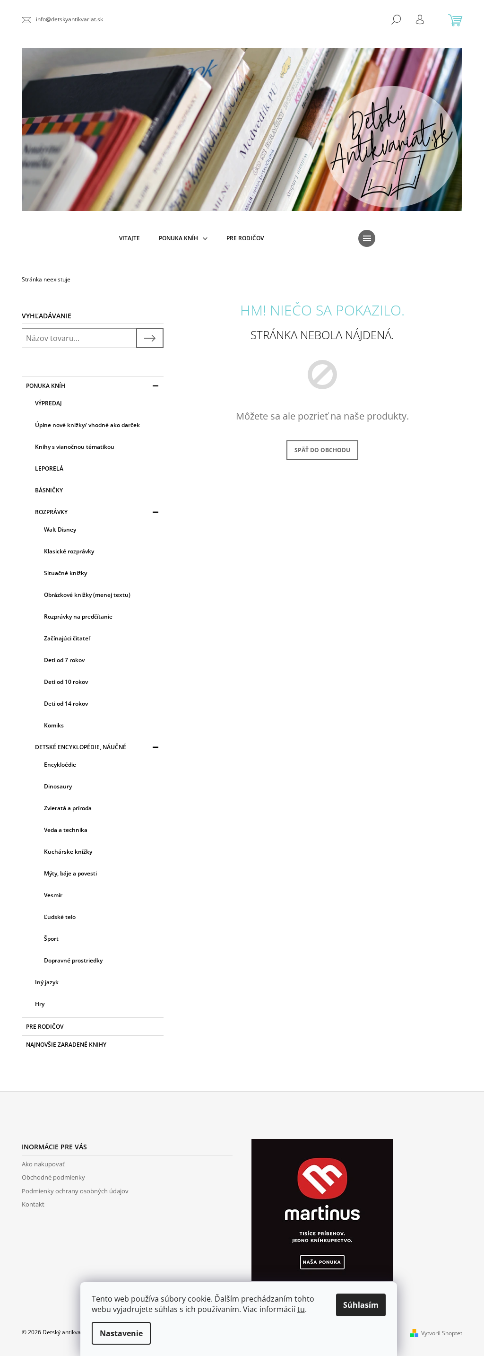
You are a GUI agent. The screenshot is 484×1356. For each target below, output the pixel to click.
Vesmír (53, 895)
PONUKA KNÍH (45, 386)
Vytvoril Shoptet (441, 1333)
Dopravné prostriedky (73, 960)
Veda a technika (65, 830)
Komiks (54, 725)
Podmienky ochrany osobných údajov (75, 1191)
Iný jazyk (47, 982)
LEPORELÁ (49, 468)
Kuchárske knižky (68, 852)
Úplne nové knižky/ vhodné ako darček (87, 425)
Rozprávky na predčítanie (78, 616)
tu (301, 1309)
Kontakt (33, 1204)
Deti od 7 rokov (64, 660)
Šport (51, 939)
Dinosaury (58, 786)
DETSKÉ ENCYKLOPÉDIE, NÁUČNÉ (80, 747)
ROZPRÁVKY (51, 512)
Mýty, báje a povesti (70, 873)
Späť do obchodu (322, 450)
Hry (39, 1004)
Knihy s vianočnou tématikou (74, 447)
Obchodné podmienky (53, 1177)
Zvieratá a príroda (68, 808)
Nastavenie (121, 1333)
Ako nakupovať (43, 1164)
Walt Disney (60, 529)
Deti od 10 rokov (66, 682)
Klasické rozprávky (69, 551)
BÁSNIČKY (49, 490)
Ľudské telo (60, 917)
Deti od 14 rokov (66, 704)
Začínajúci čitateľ (67, 638)
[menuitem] (129, 238)
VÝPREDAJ (48, 403)
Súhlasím (361, 1305)
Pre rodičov (44, 1027)
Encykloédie (60, 765)
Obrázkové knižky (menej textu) (87, 595)
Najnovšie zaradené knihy (66, 1045)
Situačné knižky (65, 573)
